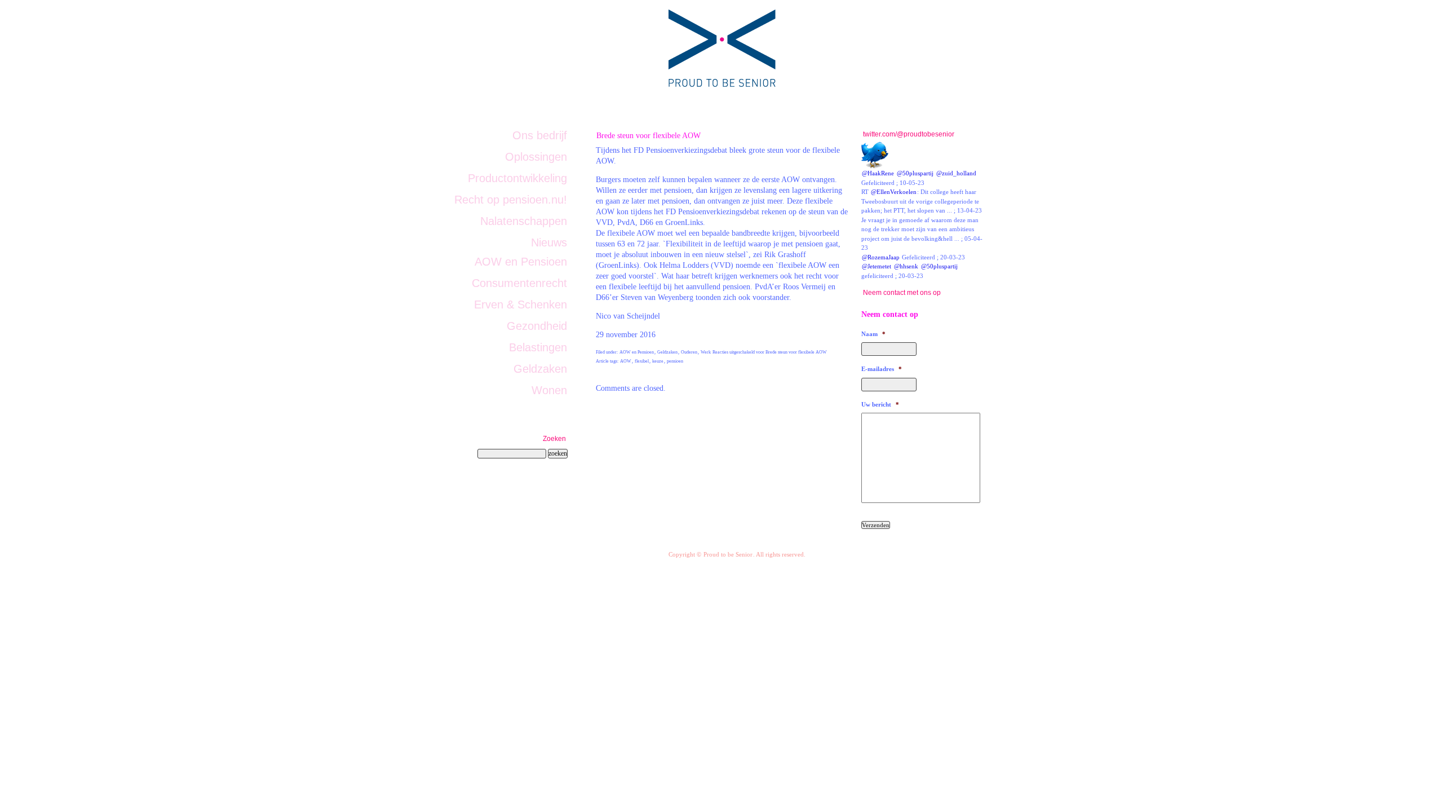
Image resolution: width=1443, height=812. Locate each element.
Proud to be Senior (728, 554)
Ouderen (689, 352)
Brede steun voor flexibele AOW (648, 135)
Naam (873, 333)
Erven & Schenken (520, 304)
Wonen (549, 390)
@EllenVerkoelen (894, 191)
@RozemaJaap (881, 257)
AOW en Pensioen (636, 352)
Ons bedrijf (539, 135)
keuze (657, 361)
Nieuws (549, 242)
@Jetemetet (876, 266)
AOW (625, 361)
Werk (706, 352)
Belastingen (538, 347)
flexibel (642, 361)
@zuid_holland (956, 173)
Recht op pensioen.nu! (510, 199)
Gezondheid (537, 326)
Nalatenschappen (523, 221)
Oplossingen (536, 157)
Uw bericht (880, 404)
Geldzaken (667, 352)
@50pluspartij (915, 173)
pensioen (675, 361)
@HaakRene (878, 173)
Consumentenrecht (519, 283)
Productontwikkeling (517, 178)
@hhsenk (906, 266)
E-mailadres (881, 368)
